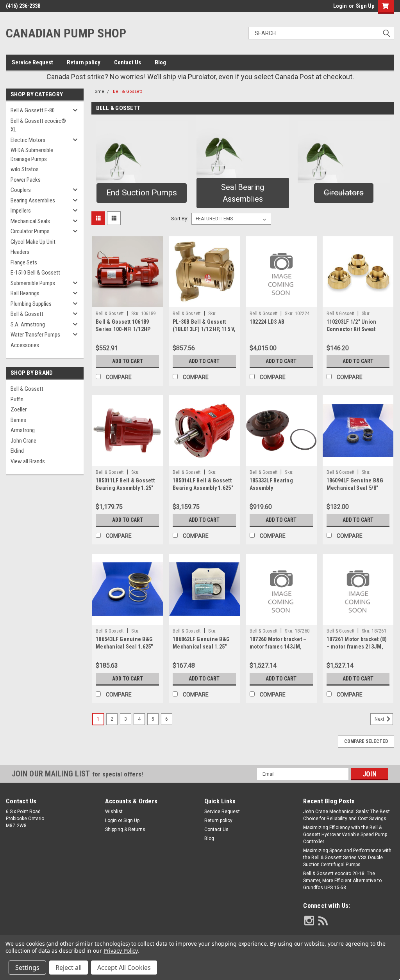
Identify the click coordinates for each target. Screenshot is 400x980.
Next (380, 719)
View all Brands (28, 461)
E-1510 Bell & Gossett (35, 272)
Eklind (17, 450)
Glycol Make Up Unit (33, 241)
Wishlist (114, 811)
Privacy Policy (121, 950)
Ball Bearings (25, 293)
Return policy (83, 62)
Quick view (127, 301)
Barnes (18, 420)
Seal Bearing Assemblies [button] (242, 193)
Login (340, 6)
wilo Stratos (25, 169)
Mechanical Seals (30, 221)
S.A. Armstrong (28, 324)
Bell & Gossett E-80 (33, 110)
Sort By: (179, 219)
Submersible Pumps (33, 283)
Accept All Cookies (124, 967)
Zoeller (19, 409)
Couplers (21, 189)
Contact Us (127, 62)
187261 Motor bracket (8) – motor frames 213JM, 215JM (357, 646)
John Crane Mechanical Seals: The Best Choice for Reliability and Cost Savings (346, 815)
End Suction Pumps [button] (141, 192)
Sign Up (365, 6)
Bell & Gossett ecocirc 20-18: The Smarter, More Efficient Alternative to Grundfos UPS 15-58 (342, 880)
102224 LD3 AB (267, 322)
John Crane (23, 440)
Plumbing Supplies (31, 303)
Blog (160, 62)
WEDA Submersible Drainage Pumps (32, 155)
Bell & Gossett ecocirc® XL (38, 125)
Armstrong (23, 430)
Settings (27, 967)
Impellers (21, 210)
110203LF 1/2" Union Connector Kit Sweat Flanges (352, 329)
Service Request (32, 62)
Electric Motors (28, 140)
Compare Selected (366, 741)
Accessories (25, 345)
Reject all (68, 967)
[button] (242, 146)
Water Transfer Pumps (35, 334)
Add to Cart (127, 361)
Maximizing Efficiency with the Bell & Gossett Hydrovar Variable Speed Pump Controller (345, 834)
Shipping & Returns (125, 829)
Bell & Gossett (27, 313)
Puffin (17, 399)
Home (97, 91)
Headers (20, 251)
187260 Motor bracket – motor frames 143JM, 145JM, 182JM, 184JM (278, 646)
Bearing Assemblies (33, 200)
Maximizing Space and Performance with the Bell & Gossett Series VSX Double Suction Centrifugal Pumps (347, 857)
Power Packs (26, 179)
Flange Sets (24, 262)
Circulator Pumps (30, 231)
